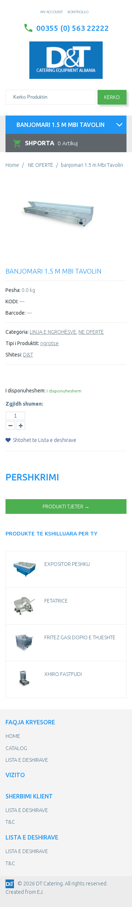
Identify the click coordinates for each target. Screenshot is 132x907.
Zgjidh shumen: (24, 404)
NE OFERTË (40, 165)
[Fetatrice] (24, 606)
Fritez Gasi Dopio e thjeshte (79, 637)
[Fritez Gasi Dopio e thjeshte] (24, 643)
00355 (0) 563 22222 (72, 27)
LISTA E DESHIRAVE (27, 760)
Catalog (16, 748)
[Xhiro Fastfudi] (24, 679)
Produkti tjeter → (66, 506)
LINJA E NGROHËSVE (53, 332)
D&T (28, 355)
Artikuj (51, 142)
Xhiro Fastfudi (63, 674)
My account (51, 12)
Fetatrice (56, 601)
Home (12, 165)
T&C (10, 822)
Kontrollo (77, 12)
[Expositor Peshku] (24, 569)
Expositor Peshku (67, 564)
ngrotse (49, 343)
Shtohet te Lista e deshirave (44, 440)
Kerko (112, 97)
